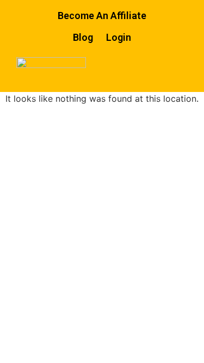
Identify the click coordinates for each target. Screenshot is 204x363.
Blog (83, 37)
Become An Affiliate (102, 15)
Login (118, 37)
